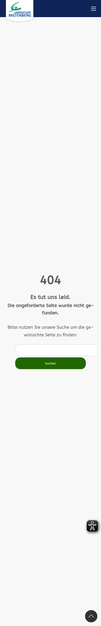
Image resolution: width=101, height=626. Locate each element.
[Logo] (19, 11)
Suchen (50, 363)
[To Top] (91, 616)
